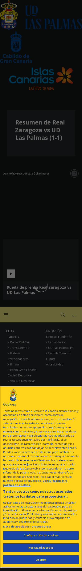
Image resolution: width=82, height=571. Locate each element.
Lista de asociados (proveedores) (27, 526)
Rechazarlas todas (40, 547)
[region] (41, 477)
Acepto (41, 560)
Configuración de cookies (41, 535)
